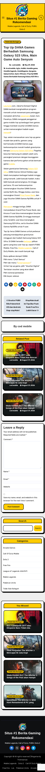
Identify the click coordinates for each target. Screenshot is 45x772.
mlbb (24, 68)
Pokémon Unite (9, 583)
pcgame (33, 71)
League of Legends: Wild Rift (15, 571)
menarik (7, 132)
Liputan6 (7, 106)
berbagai (27, 241)
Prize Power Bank (27, 195)
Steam (23, 74)
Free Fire (6, 565)
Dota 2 (6, 559)
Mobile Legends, (25, 248)
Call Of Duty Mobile (11, 554)
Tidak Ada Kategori (12, 42)
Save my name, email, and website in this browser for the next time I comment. (20, 499)
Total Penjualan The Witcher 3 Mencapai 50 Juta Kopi (20, 381)
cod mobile (16, 65)
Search (23, 521)
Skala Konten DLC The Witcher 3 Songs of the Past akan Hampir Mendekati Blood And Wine (21, 408)
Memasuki (8, 206)
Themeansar (22, 760)
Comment (8, 439)
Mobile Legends (9, 577)
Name (6, 472)
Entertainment (24, 263)
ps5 (17, 74)
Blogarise (35, 756)
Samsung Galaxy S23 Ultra (21, 150)
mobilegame (23, 71)
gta (18, 68)
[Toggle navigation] (3, 17)
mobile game (33, 68)
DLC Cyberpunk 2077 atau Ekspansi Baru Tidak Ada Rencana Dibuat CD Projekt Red (22, 357)
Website (6, 487)
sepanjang (25, 116)
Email (6, 479)
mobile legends (10, 71)
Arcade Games (9, 548)
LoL (12, 768)
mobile (12, 164)
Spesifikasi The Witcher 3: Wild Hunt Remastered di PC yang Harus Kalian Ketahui (21, 702)
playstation (9, 74)
